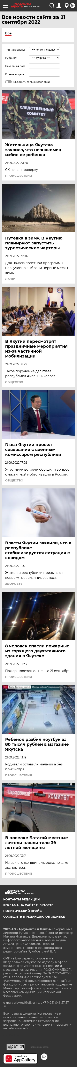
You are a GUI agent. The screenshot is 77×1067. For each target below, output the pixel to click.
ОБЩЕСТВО (14, 382)
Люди (10, 278)
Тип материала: (15, 49)
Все (8, 33)
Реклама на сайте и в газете (28, 905)
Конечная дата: (14, 74)
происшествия (18, 175)
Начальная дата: (15, 66)
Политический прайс (22, 911)
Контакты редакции (21, 899)
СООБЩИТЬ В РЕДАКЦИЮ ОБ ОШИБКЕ (34, 916)
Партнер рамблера (38, 1047)
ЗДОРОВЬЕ (13, 583)
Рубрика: (11, 57)
